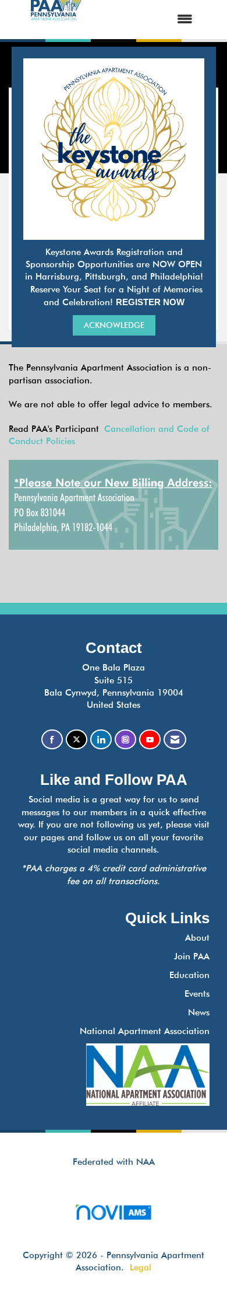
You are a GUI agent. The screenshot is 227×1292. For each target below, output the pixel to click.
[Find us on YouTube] (150, 739)
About (197, 938)
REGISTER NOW (150, 302)
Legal (140, 1267)
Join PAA (192, 956)
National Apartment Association (145, 1031)
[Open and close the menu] (148, 20)
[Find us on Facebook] (52, 739)
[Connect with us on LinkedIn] (101, 739)
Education (189, 975)
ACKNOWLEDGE (114, 325)
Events (197, 994)
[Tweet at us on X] (76, 739)
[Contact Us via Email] (175, 739)
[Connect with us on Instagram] (125, 739)
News (199, 1012)
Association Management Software (113, 1226)
